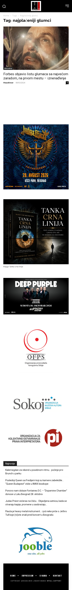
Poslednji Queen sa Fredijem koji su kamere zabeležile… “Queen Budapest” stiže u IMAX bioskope (34, 482)
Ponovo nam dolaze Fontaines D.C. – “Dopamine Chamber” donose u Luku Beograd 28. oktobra (36, 492)
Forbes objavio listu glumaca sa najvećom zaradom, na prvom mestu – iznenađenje (35, 76)
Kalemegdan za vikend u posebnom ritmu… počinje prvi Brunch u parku (34, 472)
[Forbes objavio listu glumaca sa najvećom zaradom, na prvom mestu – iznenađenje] (36, 48)
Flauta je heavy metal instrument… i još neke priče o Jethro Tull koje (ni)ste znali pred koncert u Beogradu (36, 513)
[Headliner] (36, 6)
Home (6, 15)
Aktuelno (8, 68)
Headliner (8, 82)
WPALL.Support (54, 580)
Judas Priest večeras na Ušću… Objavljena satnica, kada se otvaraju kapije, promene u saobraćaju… (36, 503)
